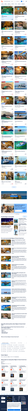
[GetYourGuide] (2, 1)
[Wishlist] (23, 1)
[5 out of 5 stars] (5, 368)
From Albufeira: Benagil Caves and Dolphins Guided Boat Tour (22, 367)
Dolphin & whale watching (5, 332)
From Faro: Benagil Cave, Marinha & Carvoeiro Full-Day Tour (14, 367)
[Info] (10, 5)
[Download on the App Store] (9, 401)
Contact (13, 397)
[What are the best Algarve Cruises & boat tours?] (26, 337)
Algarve (9, 356)
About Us (19, 397)
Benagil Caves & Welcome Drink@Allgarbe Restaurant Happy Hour (5, 367)
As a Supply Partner (23, 397)
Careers (19, 398)
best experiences (17, 356)
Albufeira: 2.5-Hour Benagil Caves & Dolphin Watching (5, 380)
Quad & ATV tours (4, 331)
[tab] (5, 343)
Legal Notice (13, 398)
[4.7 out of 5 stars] (3, 363)
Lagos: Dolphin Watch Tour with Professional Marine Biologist (14, 380)
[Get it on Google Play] (9, 398)
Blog (18, 399)
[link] (7, 13)
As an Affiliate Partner (23, 399)
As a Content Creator (23, 398)
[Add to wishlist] (12, 7)
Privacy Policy (13, 399)
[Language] (26, 1)
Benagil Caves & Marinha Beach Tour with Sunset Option (22, 380)
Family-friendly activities (4, 333)
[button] (7, 13)
